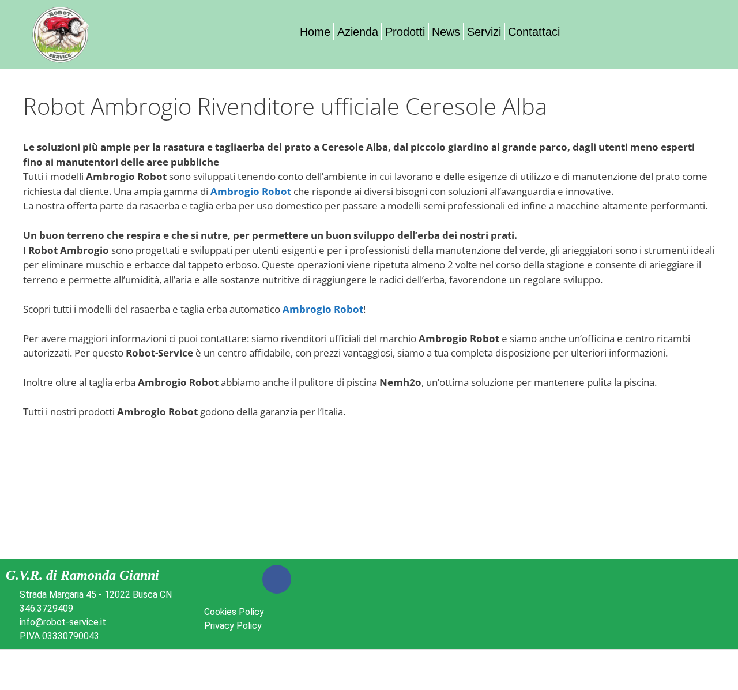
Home (315, 31)
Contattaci (534, 31)
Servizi (484, 31)
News (446, 31)
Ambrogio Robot (250, 191)
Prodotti (405, 31)
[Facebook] (276, 579)
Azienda (357, 31)
